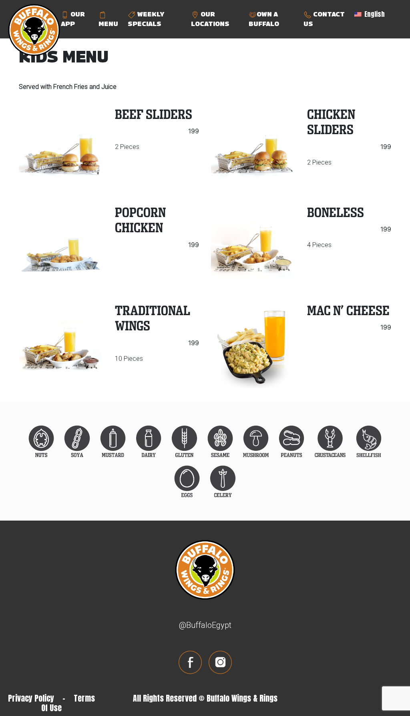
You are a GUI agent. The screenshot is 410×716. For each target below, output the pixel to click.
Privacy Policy (31, 698)
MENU (108, 24)
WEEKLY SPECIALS (146, 19)
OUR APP (73, 19)
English (374, 14)
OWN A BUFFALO (264, 19)
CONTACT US (324, 19)
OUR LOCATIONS (210, 19)
